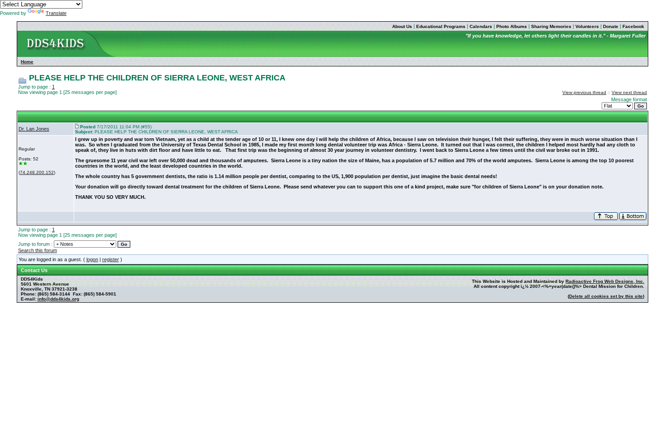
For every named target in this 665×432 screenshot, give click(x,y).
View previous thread (584, 92)
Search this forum (37, 250)
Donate (610, 26)
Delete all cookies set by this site (606, 296)
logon (92, 259)
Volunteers (587, 26)
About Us (402, 26)
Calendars (481, 26)
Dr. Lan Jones (34, 128)
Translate (56, 13)
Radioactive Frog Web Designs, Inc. (604, 281)
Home (27, 61)
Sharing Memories (551, 26)
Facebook (633, 26)
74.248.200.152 (37, 172)
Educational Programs (441, 26)
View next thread (629, 92)
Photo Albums (511, 26)
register (110, 259)
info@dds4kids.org (58, 298)
